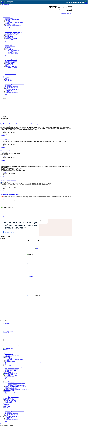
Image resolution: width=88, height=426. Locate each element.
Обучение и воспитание (8, 371)
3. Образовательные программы (11, 414)
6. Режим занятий (8, 417)
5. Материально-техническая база (12, 416)
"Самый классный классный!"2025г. (10, 194)
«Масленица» (4, 164)
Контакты (5, 408)
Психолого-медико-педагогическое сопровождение (15, 378)
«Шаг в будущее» (5, 139)
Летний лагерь (8, 380)
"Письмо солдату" (5, 151)
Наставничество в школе (10, 390)
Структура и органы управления (12, 355)
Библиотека (7, 377)
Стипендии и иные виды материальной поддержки (15, 363)
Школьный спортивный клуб (11, 388)
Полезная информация (9, 382)
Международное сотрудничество (12, 368)
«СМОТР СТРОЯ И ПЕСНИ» (8, 180)
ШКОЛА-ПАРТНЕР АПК (10, 401)
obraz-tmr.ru (47, 343)
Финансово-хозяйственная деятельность (13, 365)
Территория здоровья (9, 391)
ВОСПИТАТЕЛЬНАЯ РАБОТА (11, 394)
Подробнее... (3, 135)
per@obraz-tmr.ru (69, 11)
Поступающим (6, 404)
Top (1, 423)
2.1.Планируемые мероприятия (11, 413)
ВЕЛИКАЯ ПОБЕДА (9, 399)
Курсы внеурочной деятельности (14, 398)
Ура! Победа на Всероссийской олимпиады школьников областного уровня (20, 124)
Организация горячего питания (11, 369)
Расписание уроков (9, 372)
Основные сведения (9, 354)
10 (3, 216)
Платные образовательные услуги (12, 364)
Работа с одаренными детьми (11, 373)
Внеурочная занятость (9, 376)
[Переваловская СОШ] (5, 4)
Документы (7, 356)
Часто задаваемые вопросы (10, 420)
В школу (7, 405)
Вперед (4, 217)
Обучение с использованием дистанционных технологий (17, 389)
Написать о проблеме (10, 232)
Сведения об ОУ (6, 353)
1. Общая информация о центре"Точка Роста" (14, 411)
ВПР (6, 393)
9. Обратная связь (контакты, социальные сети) (15, 421)
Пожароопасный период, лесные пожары (16, 385)
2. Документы (8, 412)
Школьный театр (8, 402)
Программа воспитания (12, 396)
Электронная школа (7, 407)
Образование (8, 357)
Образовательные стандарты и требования (14, 359)
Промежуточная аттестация (11, 387)
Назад (4, 205)
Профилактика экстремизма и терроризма (16, 383)
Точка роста (5, 409)
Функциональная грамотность (11, 375)
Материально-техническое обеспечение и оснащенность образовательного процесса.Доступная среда (26, 362)
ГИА (4, 403)
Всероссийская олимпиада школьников (13, 379)
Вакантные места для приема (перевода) (13, 366)
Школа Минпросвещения (10, 400)
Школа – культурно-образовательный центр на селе (15, 386)
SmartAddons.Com (9, 349)
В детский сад (8, 406)
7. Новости (7, 418)
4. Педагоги (7, 415)
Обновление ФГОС (9, 374)
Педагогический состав (10, 361)
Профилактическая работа (10, 392)
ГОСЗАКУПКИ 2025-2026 (10, 370)
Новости (4, 131)
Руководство (7, 360)
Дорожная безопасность (12, 384)
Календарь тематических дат (13, 397)
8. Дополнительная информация (11, 419)
